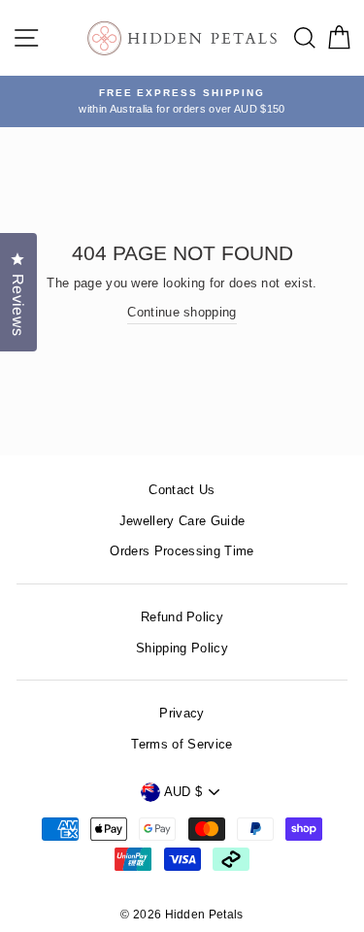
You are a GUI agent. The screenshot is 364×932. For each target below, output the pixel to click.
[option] (182, 101)
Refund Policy (182, 617)
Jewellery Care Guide (182, 521)
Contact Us (182, 490)
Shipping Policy (182, 648)
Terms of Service (181, 744)
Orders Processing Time (181, 551)
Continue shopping (181, 312)
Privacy (181, 713)
